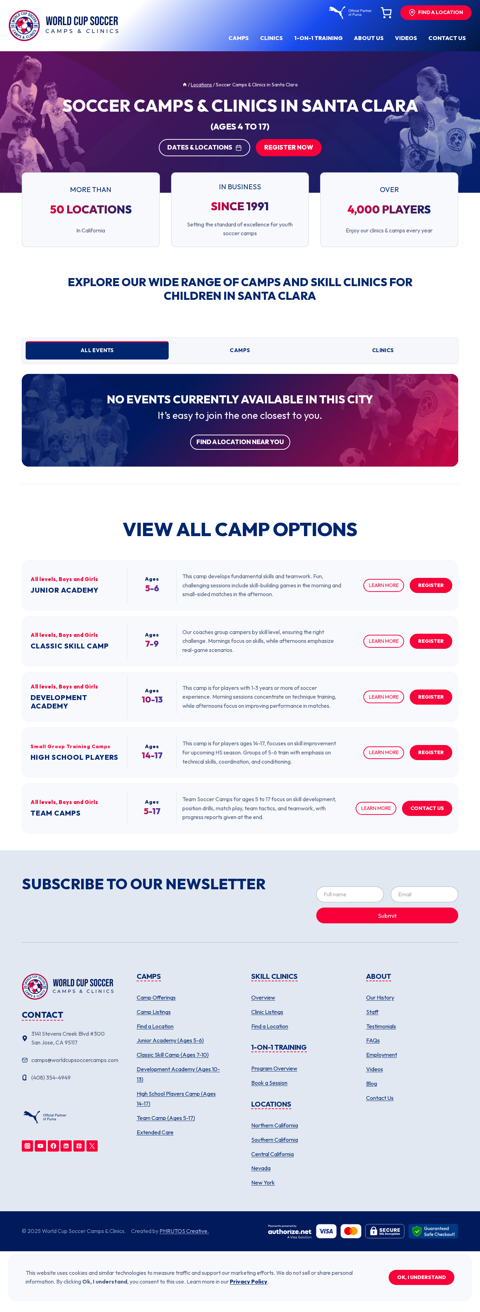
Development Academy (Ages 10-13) (178, 1074)
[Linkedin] (66, 1146)
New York (263, 1182)
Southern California (274, 1139)
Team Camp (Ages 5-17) (166, 1117)
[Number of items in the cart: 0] (386, 12)
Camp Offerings (156, 997)
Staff (372, 1011)
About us (369, 37)
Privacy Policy (248, 1281)
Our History (380, 997)
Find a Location (155, 1026)
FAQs (373, 1040)
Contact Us (380, 1097)
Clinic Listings (267, 1011)
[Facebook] (53, 1146)
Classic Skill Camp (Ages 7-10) (173, 1054)
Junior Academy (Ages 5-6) (170, 1040)
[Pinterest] (79, 1146)
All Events (97, 350)
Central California (272, 1154)
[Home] (184, 84)
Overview (263, 997)
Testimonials (381, 1026)
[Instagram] (27, 1146)
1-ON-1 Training (318, 37)
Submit (387, 915)
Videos (406, 37)
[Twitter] (92, 1146)
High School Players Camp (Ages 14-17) (176, 1098)
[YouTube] (40, 1146)
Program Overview (274, 1068)
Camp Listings (154, 1011)
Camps (238, 37)
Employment (381, 1054)
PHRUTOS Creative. (184, 1230)
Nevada (261, 1168)
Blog (371, 1083)
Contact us (447, 37)
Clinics (271, 37)
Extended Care (155, 1132)
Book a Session (269, 1082)
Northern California (274, 1125)
